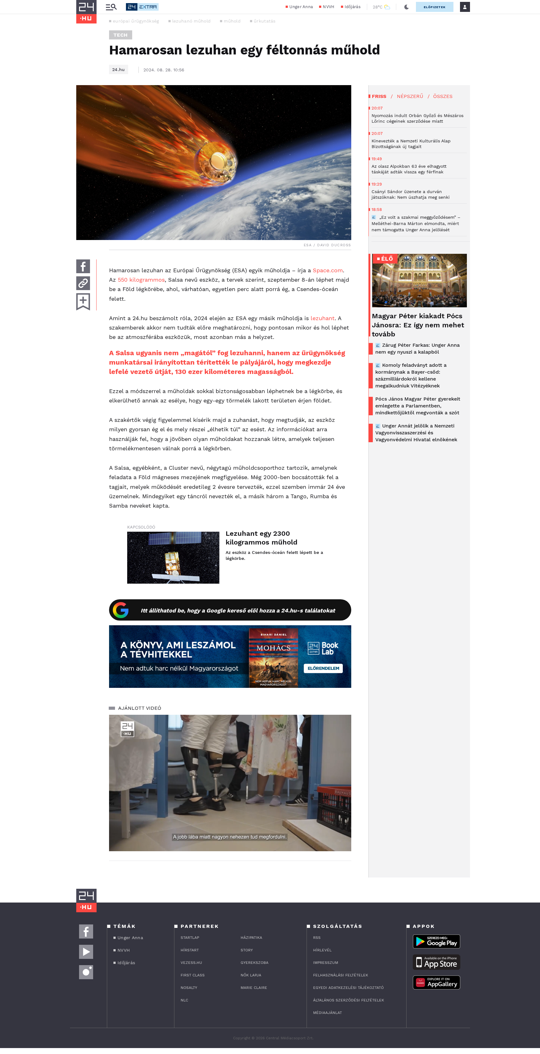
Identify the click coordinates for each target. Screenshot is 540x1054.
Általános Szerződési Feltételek (348, 1000)
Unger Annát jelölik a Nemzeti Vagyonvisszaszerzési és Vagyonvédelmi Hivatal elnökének (416, 433)
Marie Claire (254, 987)
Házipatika (251, 937)
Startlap (190, 937)
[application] (230, 783)
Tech (120, 35)
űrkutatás (265, 20)
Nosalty (189, 987)
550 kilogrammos (141, 279)
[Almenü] (111, 7)
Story (247, 950)
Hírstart (190, 950)
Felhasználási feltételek (340, 975)
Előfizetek (435, 7)
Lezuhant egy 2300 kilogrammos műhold (262, 538)
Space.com (328, 270)
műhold (232, 20)
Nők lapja (251, 975)
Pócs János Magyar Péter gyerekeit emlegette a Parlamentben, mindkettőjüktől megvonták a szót (417, 406)
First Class (193, 975)
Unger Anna (301, 6)
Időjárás (353, 6)
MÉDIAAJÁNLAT (327, 1013)
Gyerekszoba (254, 962)
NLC (184, 1000)
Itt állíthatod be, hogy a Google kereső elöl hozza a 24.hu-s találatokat (238, 610)
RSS (317, 937)
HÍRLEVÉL (322, 950)
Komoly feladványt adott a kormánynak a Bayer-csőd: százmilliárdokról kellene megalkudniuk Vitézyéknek (411, 375)
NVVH (328, 6)
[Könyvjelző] (83, 301)
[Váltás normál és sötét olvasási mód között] (406, 7)
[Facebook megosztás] (83, 266)
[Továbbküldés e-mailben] (83, 283)
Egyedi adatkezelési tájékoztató (348, 987)
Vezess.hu (191, 962)
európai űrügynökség (136, 20)
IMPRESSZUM (325, 962)
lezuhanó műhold (191, 20)
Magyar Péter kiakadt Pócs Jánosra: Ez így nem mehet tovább (418, 325)
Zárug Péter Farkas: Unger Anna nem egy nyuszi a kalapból (417, 348)
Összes (442, 96)
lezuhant (323, 318)
